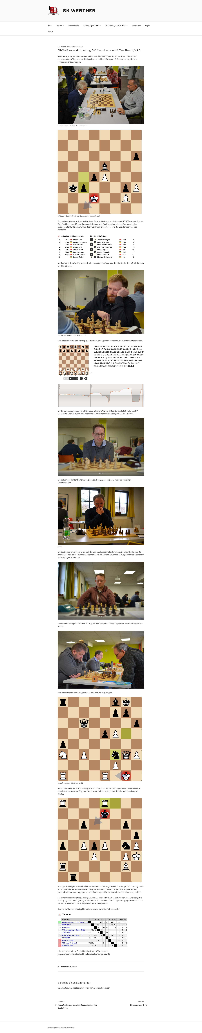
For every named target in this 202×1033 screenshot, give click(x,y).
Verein (59, 26)
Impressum (136, 26)
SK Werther (79, 10)
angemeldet (71, 988)
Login (147, 26)
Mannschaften (73, 26)
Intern (50, 31)
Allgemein (66, 967)
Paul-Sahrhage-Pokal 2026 (115, 26)
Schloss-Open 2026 (91, 26)
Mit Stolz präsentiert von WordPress (60, 1028)
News (50, 26)
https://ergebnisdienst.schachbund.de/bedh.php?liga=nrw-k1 (84, 954)
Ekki (81, 47)
